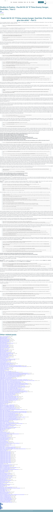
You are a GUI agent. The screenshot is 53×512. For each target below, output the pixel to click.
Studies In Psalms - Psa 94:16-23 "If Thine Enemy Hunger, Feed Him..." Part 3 (9, 398)
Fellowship (32, 2)
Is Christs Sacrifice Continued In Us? (4, 439)
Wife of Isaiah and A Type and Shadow (4, 341)
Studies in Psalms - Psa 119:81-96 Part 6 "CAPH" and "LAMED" (7, 394)
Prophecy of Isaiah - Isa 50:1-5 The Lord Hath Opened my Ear (7, 413)
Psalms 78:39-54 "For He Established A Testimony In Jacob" (7, 405)
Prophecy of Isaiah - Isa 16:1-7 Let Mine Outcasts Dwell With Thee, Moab (9, 419)
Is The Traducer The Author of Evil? (4, 435)
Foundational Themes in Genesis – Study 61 (5, 451)
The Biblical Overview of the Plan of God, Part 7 (5, 378)
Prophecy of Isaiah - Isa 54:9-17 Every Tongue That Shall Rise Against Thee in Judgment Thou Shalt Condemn (13, 412)
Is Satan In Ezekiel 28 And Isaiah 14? (4, 438)
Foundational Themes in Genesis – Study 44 (5, 453)
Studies (25, 2)
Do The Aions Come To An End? (4, 476)
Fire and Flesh (1, 463)
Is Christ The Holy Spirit (3, 440)
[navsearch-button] (45, 1)
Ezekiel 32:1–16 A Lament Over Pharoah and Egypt (6, 464)
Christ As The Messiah (2, 485)
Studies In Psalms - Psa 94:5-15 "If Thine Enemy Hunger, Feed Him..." (8, 397)
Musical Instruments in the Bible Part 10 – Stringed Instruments (7, 425)
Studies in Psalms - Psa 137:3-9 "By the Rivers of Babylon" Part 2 (8, 393)
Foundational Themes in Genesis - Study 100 (5, 462)
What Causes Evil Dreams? (3, 351)
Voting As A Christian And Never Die (4, 356)
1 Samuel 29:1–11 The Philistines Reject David (5, 497)
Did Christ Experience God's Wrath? (4, 482)
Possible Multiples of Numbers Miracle (4, 420)
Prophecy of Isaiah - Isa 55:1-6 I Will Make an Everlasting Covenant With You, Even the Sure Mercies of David (13, 411)
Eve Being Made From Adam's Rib (4, 471)
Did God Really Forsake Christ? (3, 479)
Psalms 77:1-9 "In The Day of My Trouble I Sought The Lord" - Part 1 (8, 407)
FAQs (29, 2)
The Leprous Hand (2, 370)
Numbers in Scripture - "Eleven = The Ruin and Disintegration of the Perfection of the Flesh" (11, 423)
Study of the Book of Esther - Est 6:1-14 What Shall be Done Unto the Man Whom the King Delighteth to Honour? (14, 391)
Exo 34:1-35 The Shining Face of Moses (5, 468)
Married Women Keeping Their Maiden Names (5, 428)
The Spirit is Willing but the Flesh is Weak (5, 364)
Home (11, 2)
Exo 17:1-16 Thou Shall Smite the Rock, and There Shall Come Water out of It (9, 469)
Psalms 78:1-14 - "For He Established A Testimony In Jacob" (7, 406)
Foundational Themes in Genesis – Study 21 (5, 455)
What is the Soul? (2, 348)
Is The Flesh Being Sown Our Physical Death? (5, 437)
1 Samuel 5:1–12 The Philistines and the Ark (5, 496)
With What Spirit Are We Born (3, 338)
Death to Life (1, 483)
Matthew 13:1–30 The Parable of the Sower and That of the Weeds (8, 427)
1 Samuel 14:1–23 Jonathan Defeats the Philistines (6, 499)
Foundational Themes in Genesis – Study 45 (5, 452)
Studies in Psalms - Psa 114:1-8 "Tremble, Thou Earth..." (6, 395)
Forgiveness (1, 504)
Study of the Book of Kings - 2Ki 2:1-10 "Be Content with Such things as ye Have (10, 381)
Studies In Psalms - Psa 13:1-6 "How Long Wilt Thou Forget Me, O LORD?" (9, 399)
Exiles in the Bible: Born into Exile (4, 470)
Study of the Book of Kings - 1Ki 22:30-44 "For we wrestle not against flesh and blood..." (11, 382)
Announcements (15, 2)
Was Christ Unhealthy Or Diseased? (4, 354)
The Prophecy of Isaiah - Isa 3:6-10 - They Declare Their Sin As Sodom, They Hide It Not (10, 365)
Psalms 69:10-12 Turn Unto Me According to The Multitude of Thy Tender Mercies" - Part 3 (11, 409)
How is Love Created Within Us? (4, 441)
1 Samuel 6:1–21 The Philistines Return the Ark (5, 495)
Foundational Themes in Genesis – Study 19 (5, 456)
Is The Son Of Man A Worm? (3, 436)
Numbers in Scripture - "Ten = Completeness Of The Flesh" (7, 422)
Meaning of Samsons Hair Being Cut (4, 426)
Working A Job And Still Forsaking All (4, 336)
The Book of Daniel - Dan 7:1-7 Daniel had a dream (6, 377)
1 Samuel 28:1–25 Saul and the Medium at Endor (6, 498)
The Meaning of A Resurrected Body (4, 367)
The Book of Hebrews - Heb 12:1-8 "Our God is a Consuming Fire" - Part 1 (9, 376)
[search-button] (45, 3)
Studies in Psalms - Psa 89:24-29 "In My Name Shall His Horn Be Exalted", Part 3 (9, 392)
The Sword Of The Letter (3, 361)
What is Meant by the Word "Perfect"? (4, 349)
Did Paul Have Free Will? (3, 478)
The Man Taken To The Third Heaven (4, 369)
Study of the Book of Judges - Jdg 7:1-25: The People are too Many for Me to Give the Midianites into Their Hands (14, 384)
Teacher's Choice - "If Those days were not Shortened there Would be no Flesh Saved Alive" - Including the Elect (14, 379)
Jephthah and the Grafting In (3, 434)
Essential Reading (20, 2)
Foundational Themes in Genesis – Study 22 (5, 454)
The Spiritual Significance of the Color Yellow (5, 362)
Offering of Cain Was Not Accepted (4, 421)
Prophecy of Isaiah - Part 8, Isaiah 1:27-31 (5, 410)
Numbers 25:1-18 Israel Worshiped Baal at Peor (5, 424)
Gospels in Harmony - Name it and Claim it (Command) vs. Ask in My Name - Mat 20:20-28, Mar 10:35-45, (13, 448)
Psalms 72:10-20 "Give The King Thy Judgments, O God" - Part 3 (8, 408)
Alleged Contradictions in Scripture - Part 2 (5, 491)
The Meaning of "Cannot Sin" (3, 368)
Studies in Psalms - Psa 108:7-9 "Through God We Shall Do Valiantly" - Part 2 (9, 396)
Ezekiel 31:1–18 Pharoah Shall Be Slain (4, 465)
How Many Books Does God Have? (4, 442)
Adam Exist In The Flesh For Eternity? (4, 492)
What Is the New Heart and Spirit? (4, 350)
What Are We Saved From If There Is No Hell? (5, 352)
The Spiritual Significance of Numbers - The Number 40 (6, 363)
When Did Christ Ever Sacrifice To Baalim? (5, 347)
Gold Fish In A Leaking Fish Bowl (4, 449)
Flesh (0, 503)
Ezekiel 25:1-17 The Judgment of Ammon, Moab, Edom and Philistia (8, 467)
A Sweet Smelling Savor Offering (4, 493)
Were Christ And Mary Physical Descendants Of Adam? (6, 353)
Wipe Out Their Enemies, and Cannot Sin (5, 339)
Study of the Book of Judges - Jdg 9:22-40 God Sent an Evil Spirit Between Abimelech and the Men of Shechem (13, 383)
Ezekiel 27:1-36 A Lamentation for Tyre (5, 466)
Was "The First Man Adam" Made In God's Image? (6, 355)
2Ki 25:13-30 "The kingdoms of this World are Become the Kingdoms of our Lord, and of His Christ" (12, 494)
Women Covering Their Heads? (3, 337)
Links (27, 2)
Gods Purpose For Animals (3, 450)
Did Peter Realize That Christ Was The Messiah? (6, 477)
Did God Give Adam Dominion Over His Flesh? (5, 480)
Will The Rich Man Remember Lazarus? (4, 340)
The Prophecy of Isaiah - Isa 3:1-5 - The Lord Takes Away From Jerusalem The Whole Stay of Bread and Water (13, 366)
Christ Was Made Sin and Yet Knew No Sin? (5, 484)
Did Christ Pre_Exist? (2, 481)
